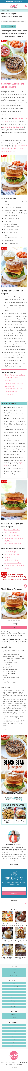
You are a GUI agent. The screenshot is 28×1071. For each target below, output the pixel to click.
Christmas (14, 1004)
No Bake (14, 1046)
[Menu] (2, 6)
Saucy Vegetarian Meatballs (14, 383)
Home (14, 969)
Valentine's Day (14, 986)
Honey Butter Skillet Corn (12, 530)
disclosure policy (22, 21)
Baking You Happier (14, 6)
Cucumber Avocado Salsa (12, 535)
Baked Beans (8, 541)
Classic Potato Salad (10, 532)
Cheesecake (14, 1031)
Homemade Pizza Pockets (13, 389)
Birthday (14, 983)
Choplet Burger (20, 821)
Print (14, 627)
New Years (14, 1007)
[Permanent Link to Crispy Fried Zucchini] (8, 818)
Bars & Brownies (14, 1025)
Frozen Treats (14, 1040)
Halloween (14, 998)
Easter (14, 992)
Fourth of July (14, 995)
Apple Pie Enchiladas (20, 146)
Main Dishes (9, 797)
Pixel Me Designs (17, 1064)
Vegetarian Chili (10, 386)
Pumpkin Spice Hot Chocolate (7, 941)
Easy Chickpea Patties (11, 560)
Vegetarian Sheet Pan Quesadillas (13, 127)
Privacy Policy (14, 975)
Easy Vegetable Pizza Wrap (12, 563)
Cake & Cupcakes (14, 1028)
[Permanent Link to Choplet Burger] (20, 818)
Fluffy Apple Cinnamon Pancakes (20, 941)
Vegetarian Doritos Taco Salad (13, 538)
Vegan (14, 1017)
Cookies (14, 1037)
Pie (14, 1043)
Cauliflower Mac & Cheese (9, 148)
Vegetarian (17, 799)
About (14, 972)
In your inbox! (15, 1)
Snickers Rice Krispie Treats (20, 957)
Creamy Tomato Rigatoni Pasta (15, 375)
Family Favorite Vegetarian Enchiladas (7, 924)
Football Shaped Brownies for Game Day (20, 924)
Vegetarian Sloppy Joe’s (11, 554)
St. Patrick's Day (14, 989)
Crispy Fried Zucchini (7, 821)
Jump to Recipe (9, 26)
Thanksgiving (14, 1001)
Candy (14, 1034)
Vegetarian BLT (8, 557)
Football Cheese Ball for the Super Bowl (7, 957)
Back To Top (14, 1067)
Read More (14, 864)
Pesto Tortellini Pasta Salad (12, 544)
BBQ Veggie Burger (10, 552)
